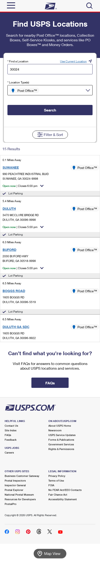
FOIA (51, 485)
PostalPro (11, 503)
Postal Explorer (14, 489)
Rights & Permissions (61, 448)
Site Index (11, 430)
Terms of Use (56, 480)
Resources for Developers (20, 499)
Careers (9, 452)
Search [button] (50, 110)
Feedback (11, 439)
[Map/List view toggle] (50, 554)
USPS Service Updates (62, 434)
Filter (53, 134)
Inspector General (15, 485)
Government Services (61, 444)
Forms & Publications (61, 439)
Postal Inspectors (15, 480)
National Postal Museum (19, 494)
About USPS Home (59, 425)
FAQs (8, 434)
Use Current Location (73, 61)
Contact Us (11, 425)
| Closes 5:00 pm (20, 227)
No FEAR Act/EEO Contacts (65, 489)
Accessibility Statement (62, 499)
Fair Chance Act (57, 494)
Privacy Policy (56, 475)
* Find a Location (17, 61)
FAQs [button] (50, 383)
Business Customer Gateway (22, 475)
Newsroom (55, 430)
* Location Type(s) (18, 82)
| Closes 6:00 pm (20, 186)
